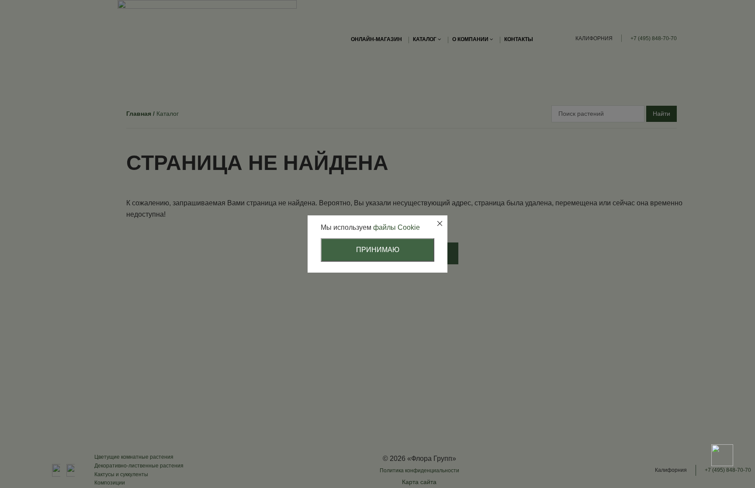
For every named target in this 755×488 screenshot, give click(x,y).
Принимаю (377, 249)
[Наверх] (722, 425)
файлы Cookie (396, 227)
